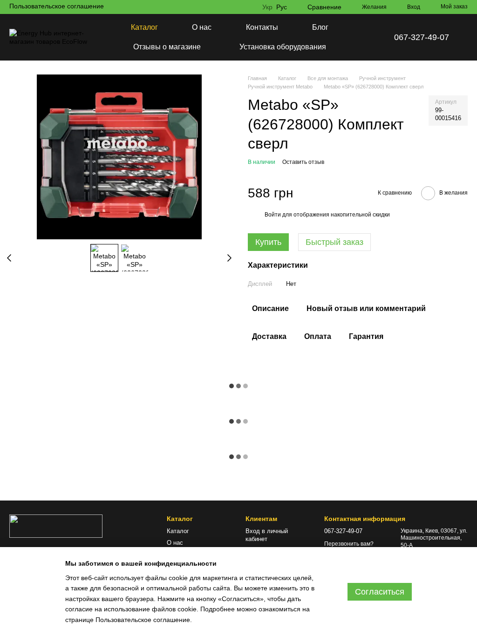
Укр (267, 7)
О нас (201, 27)
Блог (320, 27)
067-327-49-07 (421, 37)
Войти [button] (273, 214)
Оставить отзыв (303, 162)
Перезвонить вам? (349, 544)
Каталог (144, 27)
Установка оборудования (282, 47)
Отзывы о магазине (167, 47)
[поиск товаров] (362, 37)
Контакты (262, 27)
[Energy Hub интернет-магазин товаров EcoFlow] (55, 525)
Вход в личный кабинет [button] (266, 535)
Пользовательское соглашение (56, 6)
